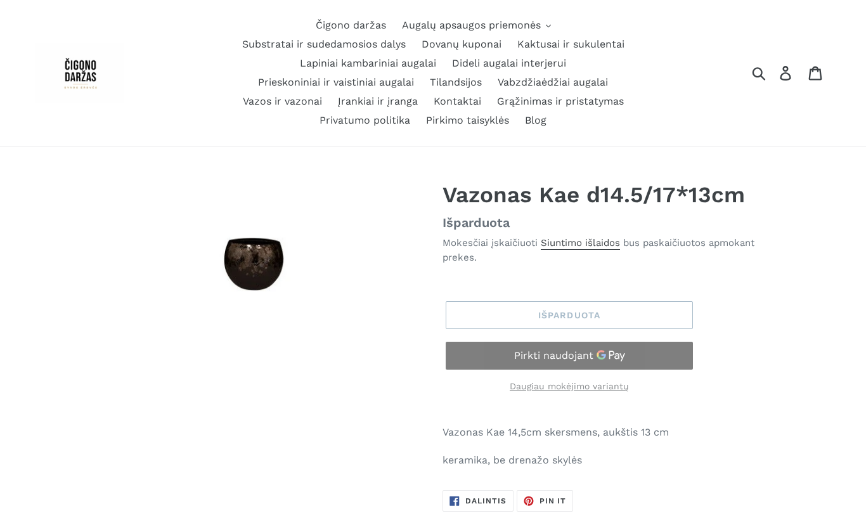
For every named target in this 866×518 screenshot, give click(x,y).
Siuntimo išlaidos (580, 243)
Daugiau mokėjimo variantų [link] (569, 386)
